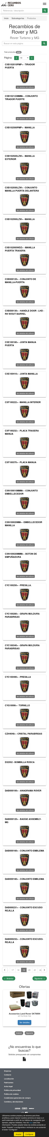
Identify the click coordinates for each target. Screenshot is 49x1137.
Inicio (6, 18)
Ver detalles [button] (24, 1022)
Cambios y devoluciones (13, 1101)
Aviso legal (8, 1086)
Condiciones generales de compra (17, 1098)
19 (24, 970)
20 (29, 970)
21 (35, 970)
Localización (9, 1078)
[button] (16, 58)
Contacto (7, 1075)
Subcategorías (18, 18)
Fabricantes (8, 1082)
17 (13, 970)
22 (40, 970)
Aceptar (18, 1134)
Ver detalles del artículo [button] (25, 87)
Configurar (29, 1134)
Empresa (7, 1071)
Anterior (8, 978)
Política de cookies (11, 1094)
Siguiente (39, 978)
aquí (31, 1122)
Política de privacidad (12, 1090)
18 (18, 970)
